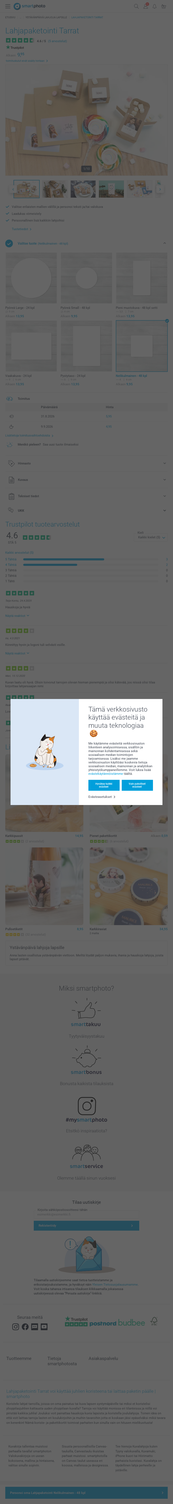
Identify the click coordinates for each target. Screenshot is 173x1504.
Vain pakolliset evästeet (137, 785)
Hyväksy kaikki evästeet (103, 785)
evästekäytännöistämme (105, 774)
